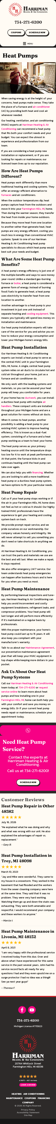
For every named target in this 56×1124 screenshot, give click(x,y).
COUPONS (16, 32)
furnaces (6, 195)
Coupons (30, 1098)
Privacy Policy (28, 1110)
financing (37, 472)
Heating (16, 1094)
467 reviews (32, 1080)
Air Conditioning (33, 1094)
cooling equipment (37, 314)
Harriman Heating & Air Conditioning (32, 683)
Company (28, 1102)
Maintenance (14, 1098)
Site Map (28, 1115)
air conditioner (41, 107)
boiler (17, 283)
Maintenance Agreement (40, 648)
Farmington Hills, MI (33, 209)
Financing (44, 1098)
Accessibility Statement (28, 1112)
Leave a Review (28, 1085)
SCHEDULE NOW (37, 32)
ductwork (30, 398)
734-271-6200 (28, 22)
